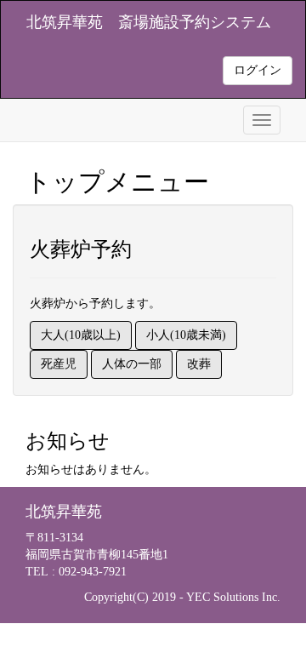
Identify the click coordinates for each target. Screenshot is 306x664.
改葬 (199, 364)
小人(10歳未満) (186, 335)
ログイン (257, 70)
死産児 (58, 364)
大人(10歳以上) (81, 335)
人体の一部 (132, 364)
